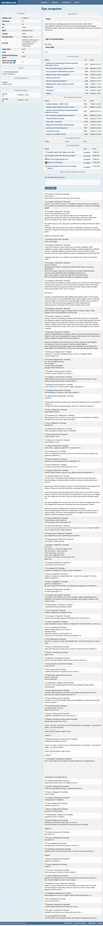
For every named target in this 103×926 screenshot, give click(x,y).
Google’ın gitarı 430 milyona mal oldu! (61, 152)
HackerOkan (51, 533)
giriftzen (50, 545)
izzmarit (50, 647)
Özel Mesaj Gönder (11, 72)
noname (50, 781)
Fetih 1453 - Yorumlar (54, 122)
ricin (48, 843)
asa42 (49, 803)
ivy (48, 706)
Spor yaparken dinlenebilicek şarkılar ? (60, 71)
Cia (48, 568)
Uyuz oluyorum (9, 74)
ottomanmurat (52, 415)
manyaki (50, 194)
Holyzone (50, 589)
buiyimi (4, 82)
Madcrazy (50, 352)
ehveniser (50, 616)
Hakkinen (50, 658)
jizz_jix (49, 713)
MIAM (48, 93)
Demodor (50, 371)
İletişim (99, 923)
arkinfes (50, 798)
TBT (48, 639)
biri (48, 899)
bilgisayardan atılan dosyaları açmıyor (60, 84)
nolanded (50, 476)
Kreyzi (49, 690)
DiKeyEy (50, 390)
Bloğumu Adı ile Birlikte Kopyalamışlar (60, 125)
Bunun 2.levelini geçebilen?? (56, 81)
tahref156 (50, 526)
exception (50, 202)
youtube (5, 99)
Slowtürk (49, 87)
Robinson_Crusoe (53, 883)
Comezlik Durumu (53, 131)
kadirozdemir (51, 605)
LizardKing (50, 849)
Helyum (49, 518)
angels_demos (52, 396)
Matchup (50, 332)
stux (48, 423)
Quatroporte (51, 664)
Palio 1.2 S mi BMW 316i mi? (56, 134)
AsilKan (49, 446)
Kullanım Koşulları (80, 923)
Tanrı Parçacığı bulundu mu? (57, 159)
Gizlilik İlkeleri (68, 923)
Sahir (48, 410)
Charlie (4, 94)
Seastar (49, 786)
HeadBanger (51, 683)
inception (87, 152)
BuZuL (49, 809)
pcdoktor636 (51, 429)
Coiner (49, 622)
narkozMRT (51, 759)
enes (48, 459)
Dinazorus (50, 90)
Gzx (48, 610)
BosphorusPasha (53, 719)
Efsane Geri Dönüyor (55, 162)
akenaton (50, 563)
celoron (49, 876)
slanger (49, 470)
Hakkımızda (91, 923)
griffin (49, 820)
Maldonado (51, 675)
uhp (48, 916)
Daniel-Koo (51, 385)
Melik (49, 434)
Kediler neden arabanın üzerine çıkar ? (60, 107)
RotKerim (50, 440)
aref (48, 451)
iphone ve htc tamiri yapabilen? (58, 75)
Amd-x (49, 582)
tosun (49, 574)
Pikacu (49, 792)
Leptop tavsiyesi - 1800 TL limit (57, 104)
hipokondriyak (52, 539)
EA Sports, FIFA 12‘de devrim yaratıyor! (61, 155)
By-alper (50, 910)
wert (48, 627)
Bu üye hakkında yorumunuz (55, 177)
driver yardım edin (53, 78)
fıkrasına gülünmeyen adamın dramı (59, 68)
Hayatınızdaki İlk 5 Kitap (55, 118)
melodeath (51, 893)
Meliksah (50, 904)
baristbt (49, 239)
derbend (50, 859)
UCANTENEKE (51, 815)
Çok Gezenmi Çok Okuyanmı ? (57, 128)
